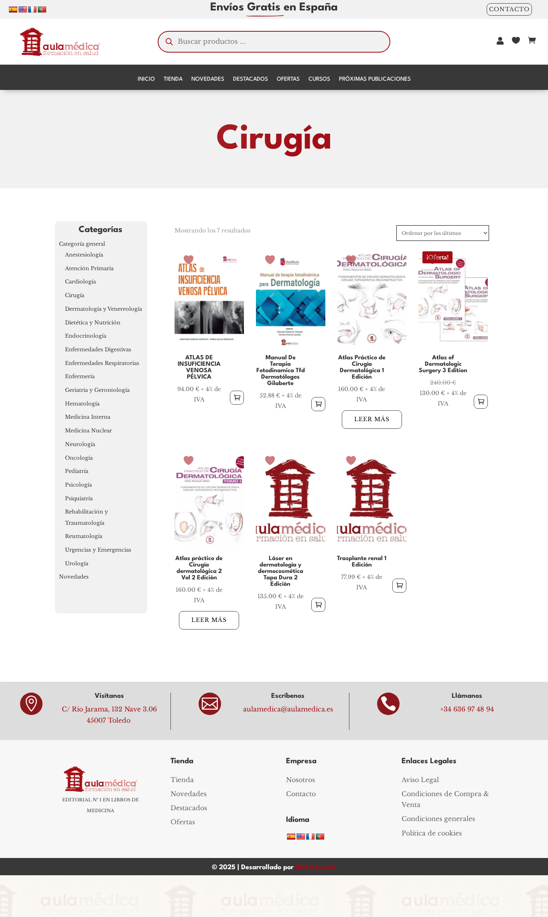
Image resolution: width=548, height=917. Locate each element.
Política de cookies (432, 833)
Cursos (319, 79)
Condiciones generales (438, 819)
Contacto (509, 9)
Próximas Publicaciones (375, 79)
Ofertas (288, 79)
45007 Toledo (108, 720)
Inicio (146, 79)
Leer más (372, 419)
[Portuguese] (42, 9)
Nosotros (300, 780)
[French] (32, 9)
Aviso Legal (420, 780)
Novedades (207, 79)
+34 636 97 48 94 (467, 709)
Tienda (173, 79)
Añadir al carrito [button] (237, 398)
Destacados (250, 79)
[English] (22, 9)
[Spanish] (13, 9)
